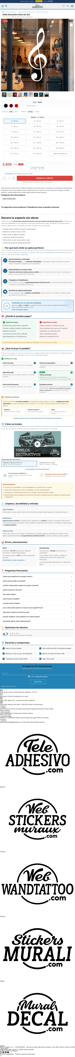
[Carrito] (72, 6)
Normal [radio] (30, 111)
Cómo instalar (49, 709)
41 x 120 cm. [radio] (37, 142)
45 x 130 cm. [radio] (60, 142)
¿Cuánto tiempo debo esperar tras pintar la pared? (20, 585)
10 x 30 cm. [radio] (37, 121)
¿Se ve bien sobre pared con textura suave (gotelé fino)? (23, 608)
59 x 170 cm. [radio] (14, 153)
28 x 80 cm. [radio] (15, 137)
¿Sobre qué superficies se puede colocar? (17, 576)
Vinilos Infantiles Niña (8, 199)
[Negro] (6, 106)
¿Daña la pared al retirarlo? (12, 590)
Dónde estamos (28, 713)
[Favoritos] (63, 6)
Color (37, 102)
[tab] (4, 94)
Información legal (6, 716)
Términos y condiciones (7, 717)
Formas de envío (5, 709)
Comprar (3, 707)
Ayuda (32, 722)
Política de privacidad (22, 717)
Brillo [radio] (16, 111)
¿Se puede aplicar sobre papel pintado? (17, 621)
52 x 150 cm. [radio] (37, 148)
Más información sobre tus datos (8, 686)
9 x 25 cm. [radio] (60, 121)
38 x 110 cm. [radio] (15, 142)
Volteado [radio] (37, 111)
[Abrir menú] (3, 6)
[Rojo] (16, 106)
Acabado (4, 111)
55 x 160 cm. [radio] (60, 148)
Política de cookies (43, 717)
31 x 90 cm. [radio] (37, 137)
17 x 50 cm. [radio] (15, 132)
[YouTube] (8, 1053)
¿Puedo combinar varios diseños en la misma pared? (21, 617)
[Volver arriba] (1, 1056)
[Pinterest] (6, 1053)
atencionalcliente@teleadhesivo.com (11, 722)
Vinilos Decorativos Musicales (26, 12)
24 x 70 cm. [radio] (60, 132)
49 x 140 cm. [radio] (14, 148)
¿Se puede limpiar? (9, 594)
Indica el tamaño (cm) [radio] (60, 153)
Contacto (3, 721)
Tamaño (37, 117)
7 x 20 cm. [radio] (14, 126)
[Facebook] (3, 1053)
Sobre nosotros (5, 712)
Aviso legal (33, 717)
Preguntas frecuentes (37, 709)
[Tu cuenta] (68, 6)
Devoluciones (26, 709)
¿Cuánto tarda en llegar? (11, 603)
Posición (23, 111)
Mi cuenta (27, 722)
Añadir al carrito (44, 178)
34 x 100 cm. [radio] (60, 137)
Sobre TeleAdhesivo (6, 713)
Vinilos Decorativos (11, 12)
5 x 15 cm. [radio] (14, 121)
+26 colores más (31, 105)
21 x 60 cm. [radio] (37, 132)
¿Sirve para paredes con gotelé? (14, 581)
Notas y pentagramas (42, 12)
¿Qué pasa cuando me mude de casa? (16, 612)
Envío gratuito (9, 173)
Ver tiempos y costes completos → (14, 560)
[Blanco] (22, 106)
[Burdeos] (11, 106)
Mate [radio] (11, 111)
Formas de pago (16, 709)
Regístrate (38, 682)
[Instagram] (1, 1053)
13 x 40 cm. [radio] (60, 126)
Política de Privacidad (41, 676)
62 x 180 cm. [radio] (37, 153)
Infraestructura (18, 713)
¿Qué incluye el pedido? (11, 599)
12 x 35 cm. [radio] (37, 126)
